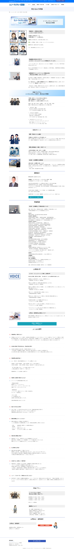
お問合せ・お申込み (61, 0)
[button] (35, 197)
